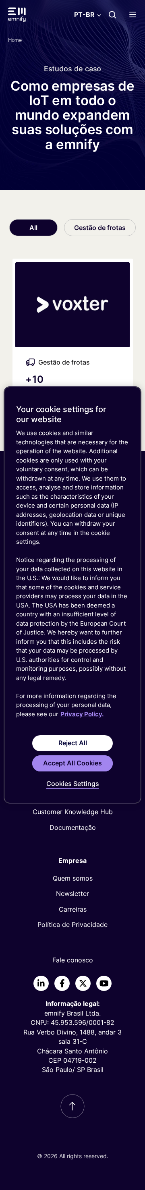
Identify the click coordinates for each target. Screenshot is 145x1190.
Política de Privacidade (72, 924)
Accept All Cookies (72, 763)
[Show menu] (134, 14)
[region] (72, 595)
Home (15, 40)
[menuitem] (72, 811)
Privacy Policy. (82, 714)
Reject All (72, 743)
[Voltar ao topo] (72, 1106)
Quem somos (73, 878)
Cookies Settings (72, 784)
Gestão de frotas (100, 228)
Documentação (73, 827)
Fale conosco (72, 960)
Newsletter (72, 893)
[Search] (112, 14)
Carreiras (73, 909)
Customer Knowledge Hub (73, 812)
